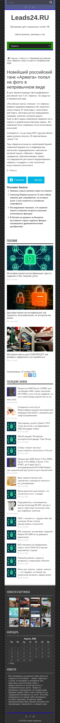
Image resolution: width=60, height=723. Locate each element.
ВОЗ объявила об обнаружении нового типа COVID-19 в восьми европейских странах (32, 548)
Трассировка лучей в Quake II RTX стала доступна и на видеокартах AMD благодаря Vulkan (34, 426)
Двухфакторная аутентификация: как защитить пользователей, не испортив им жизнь (29, 315)
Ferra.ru (13, 170)
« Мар (11, 663)
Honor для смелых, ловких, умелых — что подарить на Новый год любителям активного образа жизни (34, 572)
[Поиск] (50, 2)
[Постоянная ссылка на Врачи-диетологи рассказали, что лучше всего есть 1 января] (11, 498)
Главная (14, 58)
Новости (24, 58)
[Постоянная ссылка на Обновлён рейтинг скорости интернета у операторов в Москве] (11, 565)
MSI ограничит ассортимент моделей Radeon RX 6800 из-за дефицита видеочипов (35, 534)
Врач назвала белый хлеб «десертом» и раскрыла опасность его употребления (34, 481)
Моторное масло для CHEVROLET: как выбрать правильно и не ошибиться (27, 355)
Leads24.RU (30, 17)
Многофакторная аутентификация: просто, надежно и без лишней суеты (29, 274)
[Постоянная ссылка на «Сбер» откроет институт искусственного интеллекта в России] (11, 455)
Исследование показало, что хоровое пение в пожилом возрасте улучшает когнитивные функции (28, 210)
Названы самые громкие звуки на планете (31, 191)
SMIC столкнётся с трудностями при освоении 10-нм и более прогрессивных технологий (35, 521)
